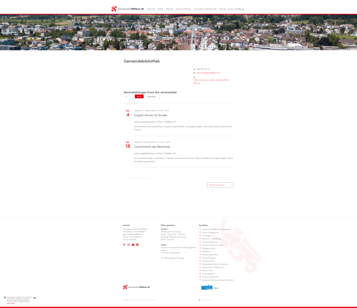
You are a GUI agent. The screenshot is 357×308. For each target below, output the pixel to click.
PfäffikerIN (206, 251)
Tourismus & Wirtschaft (205, 8)
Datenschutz (146, 300)
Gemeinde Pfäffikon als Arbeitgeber (216, 229)
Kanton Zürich (207, 270)
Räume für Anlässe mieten (212, 245)
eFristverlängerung (209, 242)
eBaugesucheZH (209, 248)
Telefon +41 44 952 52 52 (132, 236)
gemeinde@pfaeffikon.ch (133, 234)
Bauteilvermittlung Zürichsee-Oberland (217, 280)
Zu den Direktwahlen (172, 252)
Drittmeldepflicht (208, 273)
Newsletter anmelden (205, 300)
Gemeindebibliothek (210, 254)
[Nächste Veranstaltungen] (130, 96)
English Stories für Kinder (150, 115)
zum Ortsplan (131, 239)
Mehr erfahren (11, 303)
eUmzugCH (207, 235)
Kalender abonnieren (217, 185)
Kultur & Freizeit (183, 8)
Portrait (151, 8)
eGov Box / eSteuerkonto (212, 238)
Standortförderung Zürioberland (215, 264)
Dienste (169, 8)
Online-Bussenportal (210, 232)
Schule (222, 8)
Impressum (152, 300)
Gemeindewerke (208, 257)
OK (34, 297)
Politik (160, 8)
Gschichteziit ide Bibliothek (152, 146)
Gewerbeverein (208, 261)
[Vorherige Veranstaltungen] (126, 96)
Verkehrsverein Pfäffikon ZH (213, 267)
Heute (139, 96)
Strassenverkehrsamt (210, 276)
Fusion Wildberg (236, 8)
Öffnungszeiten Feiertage (174, 258)
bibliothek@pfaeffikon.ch (208, 72)
